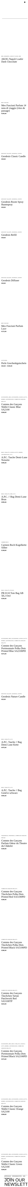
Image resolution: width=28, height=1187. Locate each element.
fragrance (12, 835)
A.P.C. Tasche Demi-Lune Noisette (14, 458)
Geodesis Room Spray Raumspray (12, 203)
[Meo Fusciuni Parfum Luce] (14, 303)
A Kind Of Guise (14, 56)
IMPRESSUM (7, 1176)
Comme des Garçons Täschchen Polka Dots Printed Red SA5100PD (13, 894)
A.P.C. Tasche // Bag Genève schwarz (11, 791)
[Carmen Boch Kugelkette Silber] (14, 522)
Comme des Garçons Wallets (9, 888)
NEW (20, 56)
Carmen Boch (5, 542)
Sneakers (6, 56)
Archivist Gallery (6, 153)
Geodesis (14, 153)
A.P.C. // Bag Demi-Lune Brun (13, 498)
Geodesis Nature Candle (13, 696)
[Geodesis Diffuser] (14, 257)
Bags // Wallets (5, 452)
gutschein (4, 360)
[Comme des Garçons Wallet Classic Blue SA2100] (14, 382)
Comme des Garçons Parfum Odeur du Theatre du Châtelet (14, 843)
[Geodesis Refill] (14, 220)
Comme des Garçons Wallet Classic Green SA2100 (11, 1164)
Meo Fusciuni (4, 102)
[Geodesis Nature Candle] (14, 674)
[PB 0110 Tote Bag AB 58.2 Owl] (14, 570)
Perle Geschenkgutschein (13, 363)
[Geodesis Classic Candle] (14, 133)
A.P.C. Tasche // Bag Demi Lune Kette (11, 743)
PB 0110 (12, 590)
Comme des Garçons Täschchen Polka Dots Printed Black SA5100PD (14, 945)
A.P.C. (11, 454)
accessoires (15, 397)
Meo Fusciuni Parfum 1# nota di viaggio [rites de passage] (13, 108)
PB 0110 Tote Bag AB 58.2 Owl (12, 594)
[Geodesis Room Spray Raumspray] (14, 179)
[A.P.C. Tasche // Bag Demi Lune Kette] (14, 719)
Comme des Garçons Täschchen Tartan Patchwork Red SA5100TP (11, 997)
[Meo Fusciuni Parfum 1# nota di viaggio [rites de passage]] (14, 82)
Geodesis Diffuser (10, 280)
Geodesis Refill (9, 234)
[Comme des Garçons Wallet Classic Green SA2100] (14, 1134)
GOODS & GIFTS (23, 397)
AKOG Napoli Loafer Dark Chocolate (12, 60)
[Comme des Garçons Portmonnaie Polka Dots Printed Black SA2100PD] (14, 1024)
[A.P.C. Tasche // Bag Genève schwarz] (14, 767)
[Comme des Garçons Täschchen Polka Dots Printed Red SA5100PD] (14, 868)
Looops (20, 153)
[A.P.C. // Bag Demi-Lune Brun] (14, 478)
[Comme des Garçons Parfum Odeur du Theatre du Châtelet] (14, 815)
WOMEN (3, 399)
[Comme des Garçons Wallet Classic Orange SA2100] (14, 1079)
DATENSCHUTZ (8, 1178)
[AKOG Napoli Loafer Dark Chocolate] (14, 36)
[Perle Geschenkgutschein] (14, 346)
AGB (24, 1176)
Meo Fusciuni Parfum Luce (12, 327)
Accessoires (4, 397)
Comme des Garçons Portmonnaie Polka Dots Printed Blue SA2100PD (13, 648)
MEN (2, 56)
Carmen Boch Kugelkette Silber (14, 546)
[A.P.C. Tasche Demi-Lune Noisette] (14, 432)
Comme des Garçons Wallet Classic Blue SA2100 (11, 407)
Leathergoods (10, 399)
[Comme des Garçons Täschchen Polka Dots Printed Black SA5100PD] (14, 919)
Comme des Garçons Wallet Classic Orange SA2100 (12, 1109)
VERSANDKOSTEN (17, 1176)
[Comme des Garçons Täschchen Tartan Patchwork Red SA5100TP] (14, 970)
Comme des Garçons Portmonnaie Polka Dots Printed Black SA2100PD (14, 1054)
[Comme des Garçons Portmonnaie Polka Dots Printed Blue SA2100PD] (14, 618)
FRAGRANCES (4, 835)
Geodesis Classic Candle (13, 156)
